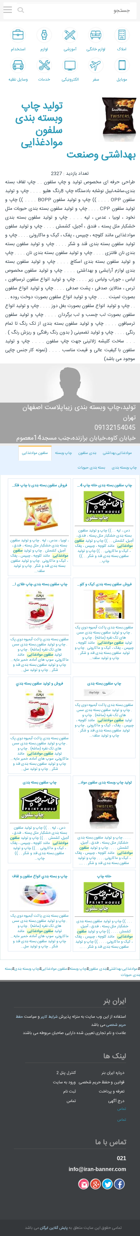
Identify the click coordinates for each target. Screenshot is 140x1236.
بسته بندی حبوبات (91, 468)
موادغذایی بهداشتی (117, 453)
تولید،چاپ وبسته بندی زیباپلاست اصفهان (79, 407)
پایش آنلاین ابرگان (54, 1228)
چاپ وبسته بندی (124, 468)
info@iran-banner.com (97, 1169)
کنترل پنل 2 (66, 1072)
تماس (71, 1100)
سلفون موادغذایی (35, 453)
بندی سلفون (87, 453)
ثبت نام (69, 1091)
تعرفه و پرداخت (111, 1091)
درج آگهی (116, 1100)
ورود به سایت (64, 1082)
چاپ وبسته (63, 453)
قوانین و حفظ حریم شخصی (101, 1082)
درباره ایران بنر (113, 1072)
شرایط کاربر (49, 1017)
